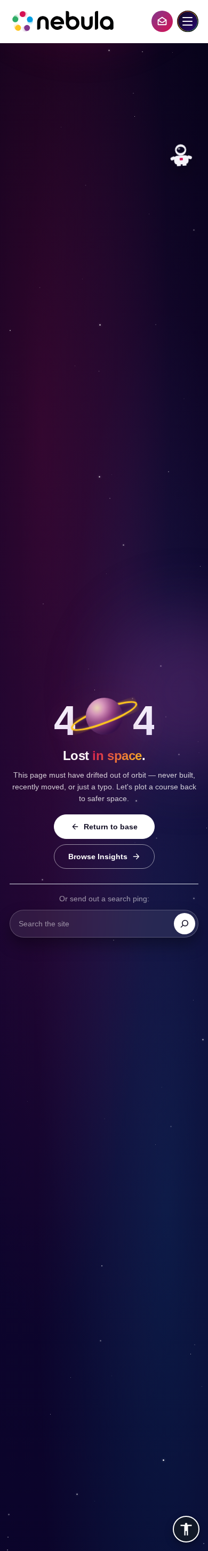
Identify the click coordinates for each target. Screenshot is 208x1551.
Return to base (111, 826)
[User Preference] (186, 1529)
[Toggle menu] (187, 21)
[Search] (184, 923)
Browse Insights (97, 856)
